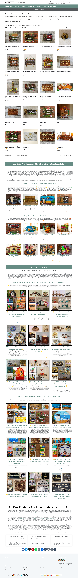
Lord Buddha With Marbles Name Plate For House (46, 122)
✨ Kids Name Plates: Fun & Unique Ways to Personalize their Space (16, 461)
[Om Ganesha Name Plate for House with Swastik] (13, 62)
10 (66, 27)
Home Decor (7, 569)
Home (6, 25)
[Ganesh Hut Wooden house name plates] (47, 62)
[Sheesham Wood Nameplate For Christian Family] (47, 87)
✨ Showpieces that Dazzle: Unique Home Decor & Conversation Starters (61, 314)
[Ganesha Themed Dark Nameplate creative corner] (65, 136)
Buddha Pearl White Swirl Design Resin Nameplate (29, 147)
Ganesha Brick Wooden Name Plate (47, 46)
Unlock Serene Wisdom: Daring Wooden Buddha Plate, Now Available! (12, 147)
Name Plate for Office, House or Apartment (29, 47)
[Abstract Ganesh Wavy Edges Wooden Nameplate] (30, 112)
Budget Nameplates (51, 3)
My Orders (42, 561)
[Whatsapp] (35, 549)
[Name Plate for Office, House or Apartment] (30, 37)
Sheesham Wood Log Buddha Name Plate (64, 47)
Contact (24, 569)
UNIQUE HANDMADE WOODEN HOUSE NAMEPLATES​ (39, 183)
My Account (63, 3)
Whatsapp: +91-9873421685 (39, 9)
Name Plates (7, 561)
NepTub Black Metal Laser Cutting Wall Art (50, 518)
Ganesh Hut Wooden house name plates (47, 71)
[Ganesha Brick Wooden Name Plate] (47, 37)
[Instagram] (29, 549)
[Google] (51, 549)
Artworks (57, 3)
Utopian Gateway (22, 518)
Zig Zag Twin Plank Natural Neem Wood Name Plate (29, 72)
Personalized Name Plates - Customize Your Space (16, 25)
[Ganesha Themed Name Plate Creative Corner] (65, 87)
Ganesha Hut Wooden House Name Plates (64, 122)
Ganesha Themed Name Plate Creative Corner (64, 97)
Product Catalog (43, 567)
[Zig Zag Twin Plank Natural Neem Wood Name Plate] (30, 62)
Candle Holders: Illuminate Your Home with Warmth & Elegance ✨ (39, 349)
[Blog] (48, 549)
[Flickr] (42, 549)
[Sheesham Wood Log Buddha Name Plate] (65, 37)
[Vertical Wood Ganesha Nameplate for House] (13, 87)
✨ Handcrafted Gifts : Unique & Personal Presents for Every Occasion (16, 314)
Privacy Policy (25, 567)
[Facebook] (23, 549)
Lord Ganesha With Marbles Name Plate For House (12, 47)
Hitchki (9, 512)
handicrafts (36, 512)
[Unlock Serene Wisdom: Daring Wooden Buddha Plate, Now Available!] (13, 136)
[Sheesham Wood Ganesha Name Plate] (65, 62)
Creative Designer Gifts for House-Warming (39, 396)
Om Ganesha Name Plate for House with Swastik (12, 72)
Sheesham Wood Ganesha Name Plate (64, 71)
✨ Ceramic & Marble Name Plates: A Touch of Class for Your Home (61, 496)
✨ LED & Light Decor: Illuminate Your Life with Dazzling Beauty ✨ (61, 384)
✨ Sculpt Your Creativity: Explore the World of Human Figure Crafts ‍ (61, 461)
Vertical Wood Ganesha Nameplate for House (12, 97)
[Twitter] (26, 549)
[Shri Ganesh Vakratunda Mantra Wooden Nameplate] (30, 87)
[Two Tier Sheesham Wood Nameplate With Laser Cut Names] (13, 112)
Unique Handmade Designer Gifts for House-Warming (39, 216)
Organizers (7, 565)
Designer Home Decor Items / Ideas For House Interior (39, 283)
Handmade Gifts (8, 567)
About (24, 561)
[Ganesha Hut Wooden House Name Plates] (65, 112)
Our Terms (25, 565)
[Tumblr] (45, 549)
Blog (23, 563)
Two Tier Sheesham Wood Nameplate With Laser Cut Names (12, 122)
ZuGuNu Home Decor (38, 518)
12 (70, 27)
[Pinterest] (32, 549)
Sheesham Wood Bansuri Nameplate (47, 146)
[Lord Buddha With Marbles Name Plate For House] (47, 112)
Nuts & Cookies (8, 563)
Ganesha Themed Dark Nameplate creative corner (64, 147)
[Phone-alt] (39, 549)
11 (68, 27)
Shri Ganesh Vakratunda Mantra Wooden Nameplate (29, 97)
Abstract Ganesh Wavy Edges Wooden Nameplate (30, 122)
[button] (70, 2)
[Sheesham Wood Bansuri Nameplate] (47, 136)
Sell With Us (42, 563)
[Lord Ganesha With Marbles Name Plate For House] (13, 37)
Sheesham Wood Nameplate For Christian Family (46, 97)
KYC (41, 565)
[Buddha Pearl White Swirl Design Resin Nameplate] (30, 136)
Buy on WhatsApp (13, 50)
